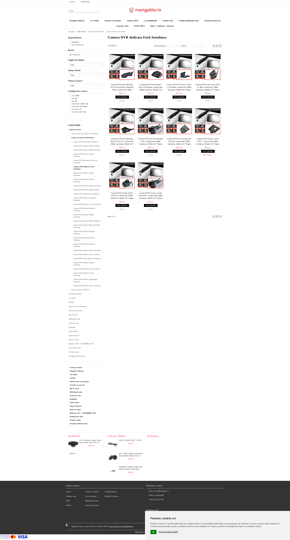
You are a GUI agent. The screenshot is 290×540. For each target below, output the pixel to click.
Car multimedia (150, 21)
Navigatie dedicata (76, 21)
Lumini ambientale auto (189, 21)
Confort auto (167, 21)
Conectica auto (122, 26)
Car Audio (94, 21)
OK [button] (153, 532)
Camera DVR (132, 21)
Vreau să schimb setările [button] (168, 532)
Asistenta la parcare (212, 21)
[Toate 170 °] (86, 64)
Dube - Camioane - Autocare (162, 26)
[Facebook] (220, 2)
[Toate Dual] (86, 85)
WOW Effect (139, 26)
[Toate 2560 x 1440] (86, 75)
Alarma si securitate (113, 21)
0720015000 (85, 2)
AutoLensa (76, 55)
